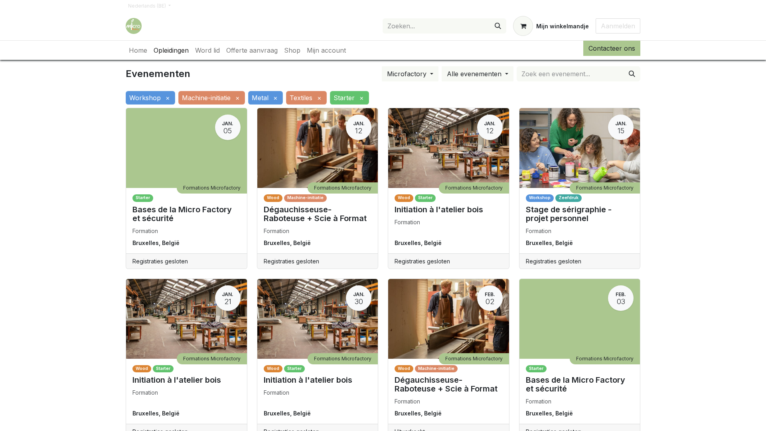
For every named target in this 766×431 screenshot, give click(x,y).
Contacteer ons (611, 48)
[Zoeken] (498, 26)
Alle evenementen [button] (475, 74)
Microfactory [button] (407, 74)
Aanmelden (618, 26)
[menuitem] (138, 50)
